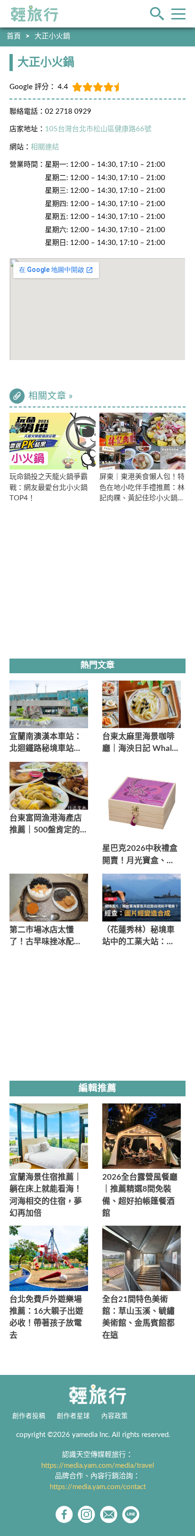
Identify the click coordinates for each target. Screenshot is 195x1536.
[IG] (86, 1514)
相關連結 (45, 147)
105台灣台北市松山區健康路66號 (98, 129)
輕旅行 (34, 14)
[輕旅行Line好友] (131, 1514)
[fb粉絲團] (64, 1514)
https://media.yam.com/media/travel (97, 1465)
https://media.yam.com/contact (98, 1487)
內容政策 (114, 1416)
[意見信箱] (108, 1514)
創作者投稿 (28, 1416)
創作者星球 (73, 1416)
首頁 (14, 36)
